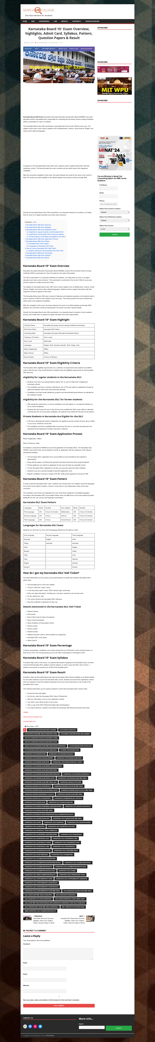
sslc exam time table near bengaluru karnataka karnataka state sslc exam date (55, 903)
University (76, 21)
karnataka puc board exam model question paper (43, 806)
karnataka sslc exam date (34, 826)
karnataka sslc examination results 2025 (40, 870)
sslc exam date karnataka (65, 895)
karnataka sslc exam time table (66, 850)
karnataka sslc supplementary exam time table (42, 891)
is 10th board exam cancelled (80, 746)
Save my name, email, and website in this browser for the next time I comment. (51, 1000)
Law (55, 21)
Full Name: (103, 185)
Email (25, 974)
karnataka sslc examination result (78, 862)
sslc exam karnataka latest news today (70, 899)
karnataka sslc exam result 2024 (37, 838)
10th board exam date (68, 730)
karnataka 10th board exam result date (39, 778)
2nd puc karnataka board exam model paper (41, 738)
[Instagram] (35, 1026)
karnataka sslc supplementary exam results (41, 887)
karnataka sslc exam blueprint (79, 822)
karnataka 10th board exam (35, 754)
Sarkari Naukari (92, 21)
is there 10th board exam (70, 750)
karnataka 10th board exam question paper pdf (42, 774)
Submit (114, 234)
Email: (102, 193)
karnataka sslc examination (62, 854)
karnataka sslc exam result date (67, 842)
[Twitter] (40, 1026)
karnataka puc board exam (35, 802)
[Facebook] (30, 1026)
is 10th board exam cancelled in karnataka (41, 750)
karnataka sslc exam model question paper (41, 834)
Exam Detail (54, 42)
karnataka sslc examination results (38, 866)
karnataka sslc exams (67, 870)
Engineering (44, 21)
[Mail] (25, 1026)
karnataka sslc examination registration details (43, 862)
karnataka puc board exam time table (39, 810)
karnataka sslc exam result (71, 834)
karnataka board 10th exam (70, 782)
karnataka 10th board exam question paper (41, 770)
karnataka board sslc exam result (38, 798)
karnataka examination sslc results (68, 798)
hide (34, 222)
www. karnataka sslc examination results (40, 911)
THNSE (25, 712)
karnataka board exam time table (69, 794)
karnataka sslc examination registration (40, 858)
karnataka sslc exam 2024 (53, 822)
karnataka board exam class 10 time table (76, 790)
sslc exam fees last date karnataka (38, 899)
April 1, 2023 (30, 42)
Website (26, 985)
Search (81, 1024)
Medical (64, 21)
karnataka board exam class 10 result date (41, 790)
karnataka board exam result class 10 (39, 794)
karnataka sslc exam (33, 822)
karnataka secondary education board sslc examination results (49, 814)
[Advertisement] (59, 100)
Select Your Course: (107, 225)
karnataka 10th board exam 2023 (61, 754)
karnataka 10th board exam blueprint (39, 758)
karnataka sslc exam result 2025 (65, 838)
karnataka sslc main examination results (40, 875)
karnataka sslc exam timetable (36, 854)
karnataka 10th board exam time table (72, 778)
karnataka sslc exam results (64, 846)
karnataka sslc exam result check (38, 842)
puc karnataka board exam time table (78, 891)
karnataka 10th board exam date (37, 762)
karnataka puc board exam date (61, 802)
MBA (33, 21)
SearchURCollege (42, 42)
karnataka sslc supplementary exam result (41, 883)
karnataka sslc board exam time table (67, 818)
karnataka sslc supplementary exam (38, 879)
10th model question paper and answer (75, 734)
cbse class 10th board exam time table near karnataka (45, 746)
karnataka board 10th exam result (38, 786)
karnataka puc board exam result (78, 806)
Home (25, 21)
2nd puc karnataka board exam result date (41, 742)
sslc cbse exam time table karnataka (38, 895)
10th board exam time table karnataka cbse (41, 734)
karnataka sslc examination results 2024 (71, 866)
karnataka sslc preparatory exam (72, 875)
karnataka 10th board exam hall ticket (67, 762)
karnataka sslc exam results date (37, 850)
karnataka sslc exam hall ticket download (41, 830)
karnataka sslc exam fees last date (61, 826)
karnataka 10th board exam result (77, 774)
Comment (26, 944)
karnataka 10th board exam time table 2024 (40, 782)
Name (25, 963)
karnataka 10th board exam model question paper (43, 766)
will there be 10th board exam (73, 907)
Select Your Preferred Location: (111, 217)
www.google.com (29, 721)
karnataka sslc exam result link (37, 846)
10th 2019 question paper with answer (42, 730)
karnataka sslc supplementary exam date (71, 879)
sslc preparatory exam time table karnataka (41, 907)
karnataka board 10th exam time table (69, 786)
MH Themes (50, 1035)
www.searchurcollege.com (32, 717)
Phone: (102, 201)
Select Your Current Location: (110, 208)
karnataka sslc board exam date (37, 818)
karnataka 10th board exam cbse (69, 758)
